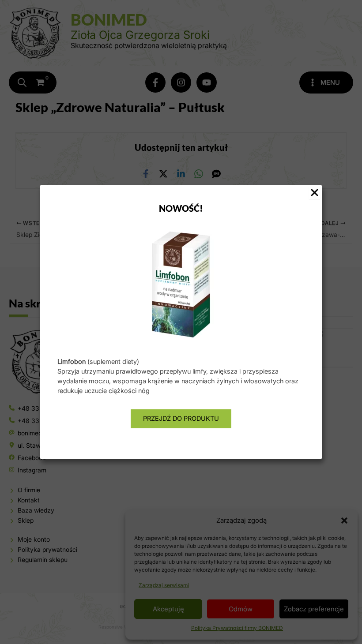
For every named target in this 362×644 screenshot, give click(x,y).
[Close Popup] (314, 193)
